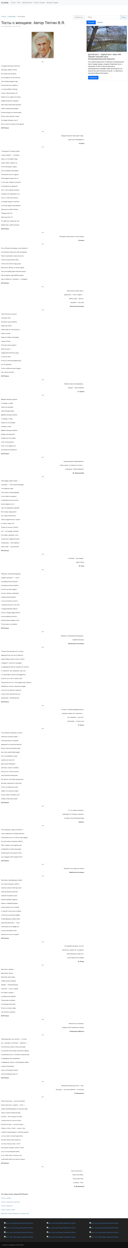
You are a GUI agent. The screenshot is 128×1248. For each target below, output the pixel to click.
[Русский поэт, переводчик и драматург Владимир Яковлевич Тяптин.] (43, 45)
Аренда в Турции (52, 2)
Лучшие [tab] (100, 22)
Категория (11, 16)
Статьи (13, 2)
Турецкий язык (27, 2)
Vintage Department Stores (24, 1223)
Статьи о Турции (39, 2)
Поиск (123, 17)
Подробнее (93, 77)
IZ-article (4, 3)
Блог (18, 2)
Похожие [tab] (91, 22)
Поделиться (79, 17)
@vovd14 (6, 26)
